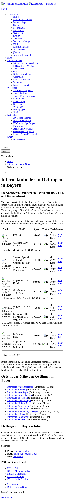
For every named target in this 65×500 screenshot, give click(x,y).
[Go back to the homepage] (28, 3)
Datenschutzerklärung (17, 487)
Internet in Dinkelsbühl (18, 403)
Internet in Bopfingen (17, 397)
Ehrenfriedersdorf (21, 451)
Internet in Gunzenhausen (19, 395)
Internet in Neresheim (17, 419)
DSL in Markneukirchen (19, 471)
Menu (4, 9)
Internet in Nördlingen (17, 392)
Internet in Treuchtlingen (19, 400)
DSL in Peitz (13, 468)
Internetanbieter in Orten (25, 453)
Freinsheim (18, 456)
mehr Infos (60, 235)
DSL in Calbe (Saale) (17, 479)
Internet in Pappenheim (18, 406)
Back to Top (7, 497)
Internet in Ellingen (16, 414)
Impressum (12, 484)
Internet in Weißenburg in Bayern (23, 411)
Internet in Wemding (17, 389)
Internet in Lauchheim (17, 408)
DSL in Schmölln (15, 476)
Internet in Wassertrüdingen (20, 387)
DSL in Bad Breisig (16, 473)
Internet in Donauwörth (18, 417)
